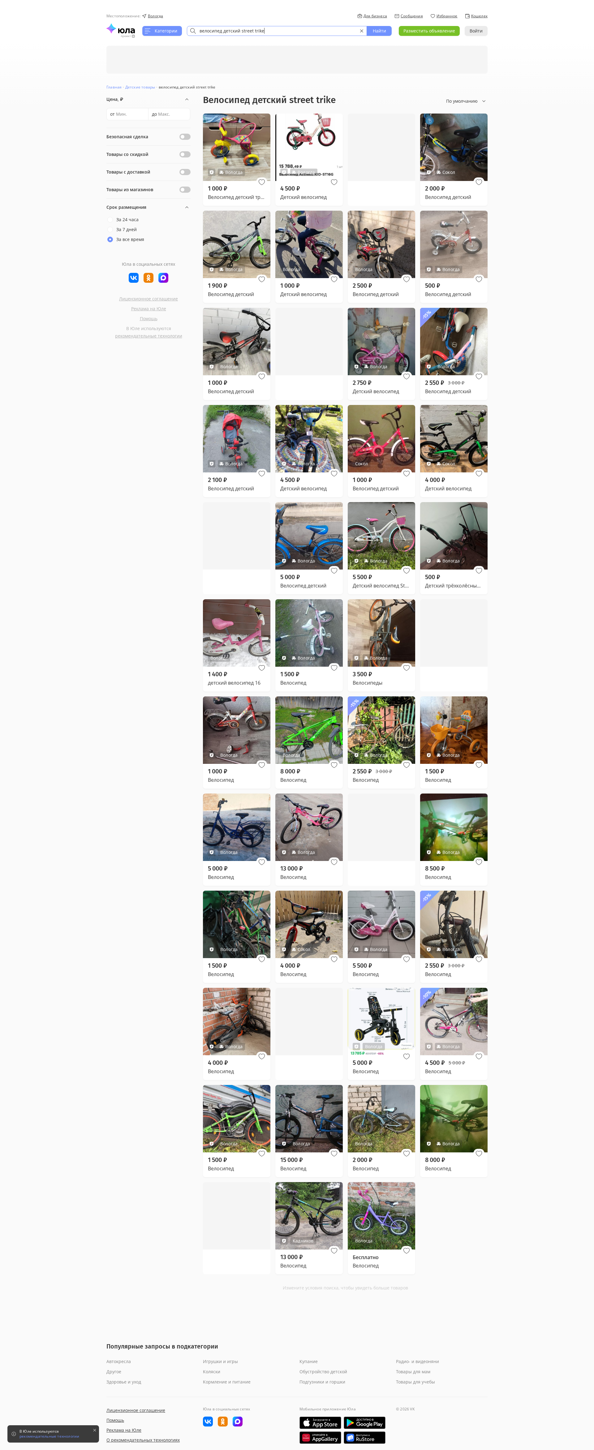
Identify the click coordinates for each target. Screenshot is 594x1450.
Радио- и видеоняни (417, 1361)
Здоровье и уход (123, 1382)
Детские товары (140, 87)
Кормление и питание (227, 1382)
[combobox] (277, 31)
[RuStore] (364, 1437)
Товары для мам (413, 1372)
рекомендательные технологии (148, 336)
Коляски (211, 1372)
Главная (114, 87)
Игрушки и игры (220, 1361)
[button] (262, 182)
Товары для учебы (415, 1382)
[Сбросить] (362, 31)
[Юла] (120, 28)
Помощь (148, 318)
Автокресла (118, 1361)
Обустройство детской (323, 1372)
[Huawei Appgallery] (320, 1437)
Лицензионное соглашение (148, 299)
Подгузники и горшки (322, 1382)
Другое (113, 1372)
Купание (308, 1361)
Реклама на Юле (148, 309)
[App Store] (320, 1423)
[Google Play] (364, 1423)
